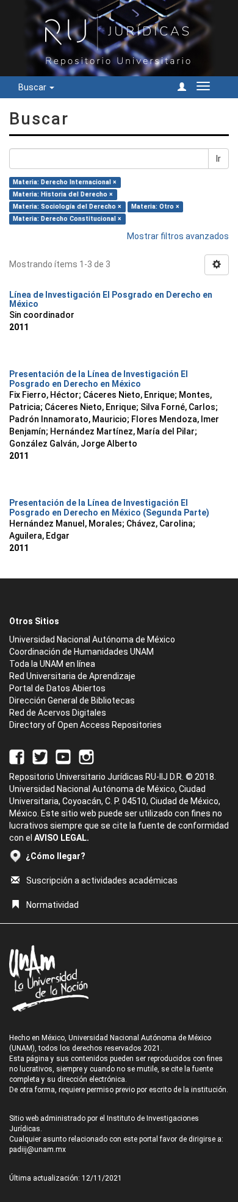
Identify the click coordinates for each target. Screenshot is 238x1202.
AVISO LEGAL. (61, 838)
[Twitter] (40, 756)
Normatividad (52, 905)
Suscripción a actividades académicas (102, 880)
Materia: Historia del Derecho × (63, 194)
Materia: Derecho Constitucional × (67, 219)
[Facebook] (16, 756)
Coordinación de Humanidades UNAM (81, 652)
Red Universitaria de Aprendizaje (72, 676)
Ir (218, 159)
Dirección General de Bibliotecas (72, 700)
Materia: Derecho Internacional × (65, 182)
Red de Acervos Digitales (57, 713)
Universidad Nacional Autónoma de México (92, 639)
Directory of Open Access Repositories (85, 725)
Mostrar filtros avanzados (178, 236)
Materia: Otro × (155, 207)
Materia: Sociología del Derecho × (67, 207)
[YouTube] (63, 756)
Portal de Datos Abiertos (57, 688)
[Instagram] (86, 756)
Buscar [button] (33, 87)
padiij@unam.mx (37, 1149)
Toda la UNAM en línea (52, 664)
